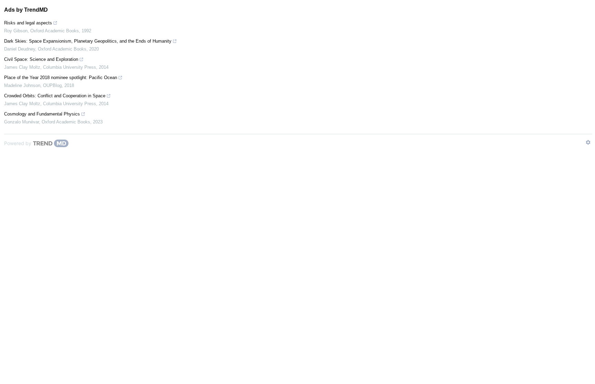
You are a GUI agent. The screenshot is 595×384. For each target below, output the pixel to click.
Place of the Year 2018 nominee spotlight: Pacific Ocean (60, 77)
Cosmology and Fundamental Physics (42, 114)
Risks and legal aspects (28, 22)
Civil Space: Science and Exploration (41, 59)
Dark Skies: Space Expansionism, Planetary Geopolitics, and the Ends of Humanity (87, 41)
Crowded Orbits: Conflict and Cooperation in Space (54, 95)
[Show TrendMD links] (588, 142)
